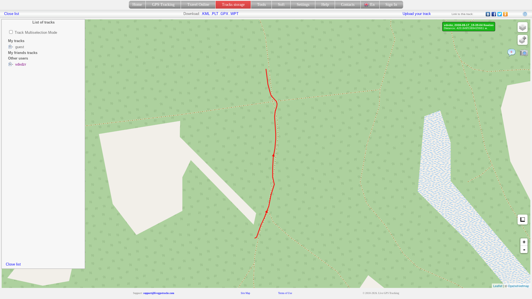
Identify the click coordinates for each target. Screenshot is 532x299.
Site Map (245, 293)
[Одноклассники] (505, 14)
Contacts (348, 4)
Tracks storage (233, 4)
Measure (523, 220)
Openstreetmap (518, 285)
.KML (205, 14)
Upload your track (417, 14)
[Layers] (523, 27)
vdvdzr (20, 64)
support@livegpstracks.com (158, 293)
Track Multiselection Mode (36, 32)
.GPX (223, 14)
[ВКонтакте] (488, 14)
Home (137, 4)
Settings (303, 4)
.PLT (214, 14)
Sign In (391, 4)
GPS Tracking (163, 4)
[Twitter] (500, 14)
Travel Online (198, 4)
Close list (13, 264)
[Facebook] (494, 14)
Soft (281, 4)
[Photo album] (524, 52)
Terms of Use (285, 293)
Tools (261, 4)
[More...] (525, 14)
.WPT (234, 14)
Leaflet (497, 285)
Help (325, 4)
